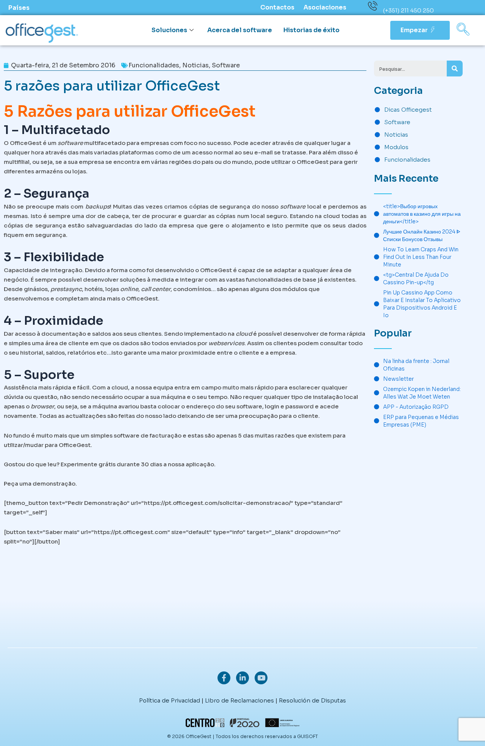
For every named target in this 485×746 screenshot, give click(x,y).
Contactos (277, 7)
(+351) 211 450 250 (408, 10)
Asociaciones (325, 7)
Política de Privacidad (169, 700)
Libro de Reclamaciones (239, 700)
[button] (463, 30)
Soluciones (169, 30)
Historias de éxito (311, 30)
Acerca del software (239, 30)
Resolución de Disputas (312, 700)
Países (19, 8)
